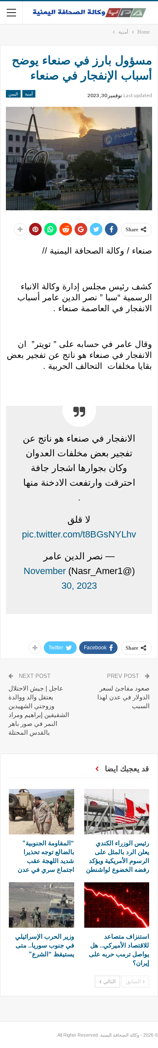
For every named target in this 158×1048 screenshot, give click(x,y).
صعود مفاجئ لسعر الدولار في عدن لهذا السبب (123, 697)
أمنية (29, 93)
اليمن (13, 93)
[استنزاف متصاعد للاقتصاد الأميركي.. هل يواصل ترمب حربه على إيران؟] (117, 905)
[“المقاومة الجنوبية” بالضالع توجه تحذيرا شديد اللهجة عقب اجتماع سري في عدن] (41, 811)
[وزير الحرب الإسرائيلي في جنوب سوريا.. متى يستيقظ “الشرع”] (41, 905)
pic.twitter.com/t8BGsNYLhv (79, 534)
